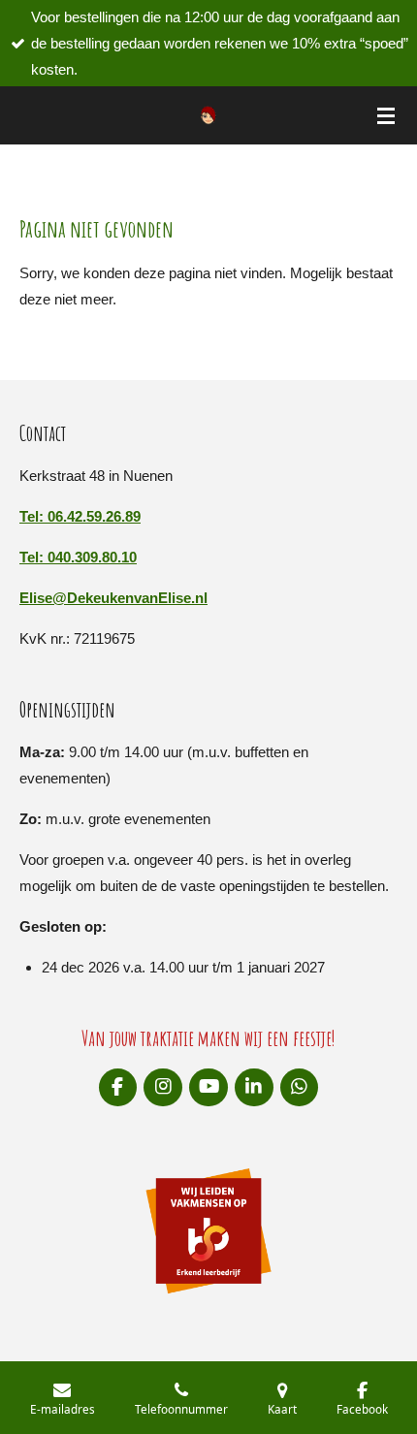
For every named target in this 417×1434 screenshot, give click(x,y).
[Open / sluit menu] (386, 115)
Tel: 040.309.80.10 (78, 557)
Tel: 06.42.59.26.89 (80, 516)
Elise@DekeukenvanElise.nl (113, 598)
